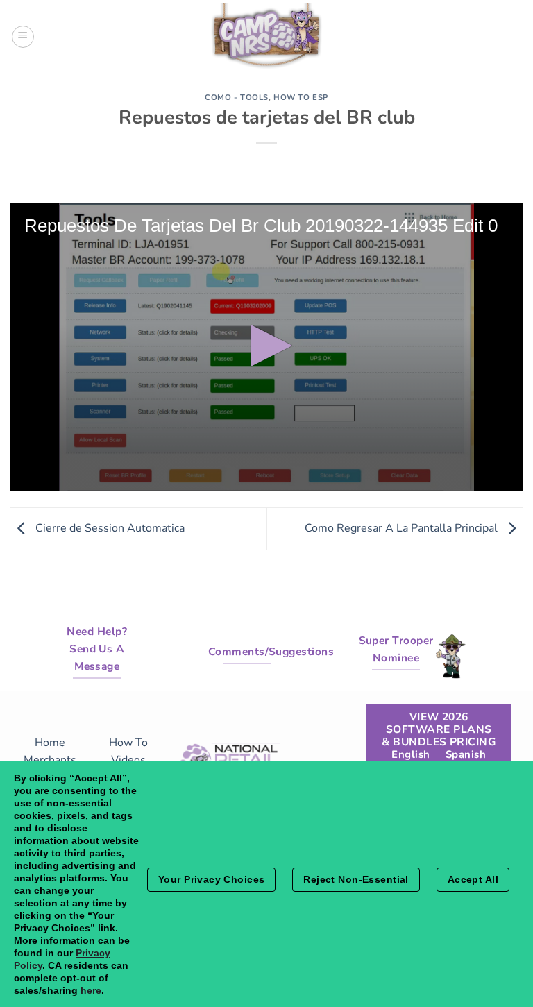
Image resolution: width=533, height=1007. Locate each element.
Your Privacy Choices (211, 879)
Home (50, 742)
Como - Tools (237, 97)
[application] (266, 347)
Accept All (473, 879)
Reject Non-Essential (355, 879)
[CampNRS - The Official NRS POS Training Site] (266, 38)
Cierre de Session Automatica (109, 528)
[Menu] (23, 37)
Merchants (50, 760)
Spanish (466, 754)
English (412, 754)
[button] (266, 345)
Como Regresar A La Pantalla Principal (402, 528)
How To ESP (300, 97)
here (91, 990)
